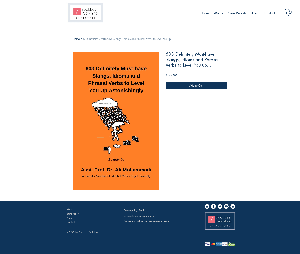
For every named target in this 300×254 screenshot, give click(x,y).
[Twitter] (220, 206)
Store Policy (73, 213)
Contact (71, 222)
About (70, 217)
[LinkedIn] (232, 206)
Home (76, 39)
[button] (289, 12)
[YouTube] (226, 206)
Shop (69, 209)
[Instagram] (207, 206)
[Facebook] (213, 206)
